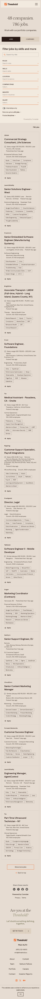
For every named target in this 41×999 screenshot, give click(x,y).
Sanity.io (7, 635)
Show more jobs (20, 867)
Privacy (17, 898)
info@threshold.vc (21, 953)
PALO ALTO (22, 945)
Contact (12, 974)
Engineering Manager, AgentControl (15, 775)
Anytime (11, 116)
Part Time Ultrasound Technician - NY (15, 819)
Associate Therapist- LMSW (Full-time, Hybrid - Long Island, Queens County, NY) (18, 293)
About (12, 959)
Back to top (22, 873)
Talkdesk (7, 545)
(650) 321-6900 (21, 950)
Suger (6, 590)
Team (12, 964)
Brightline (7, 286)
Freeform (7, 233)
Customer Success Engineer (18, 732)
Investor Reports (25, 974)
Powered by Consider (31, 119)
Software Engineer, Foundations (14, 345)
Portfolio (12, 969)
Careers (26, 969)
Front (6, 340)
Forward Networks (11, 728)
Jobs (11, 39)
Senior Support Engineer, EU (18, 639)
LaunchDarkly (9, 185)
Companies (30, 39)
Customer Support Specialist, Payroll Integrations (19, 451)
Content (25, 959)
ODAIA (6, 135)
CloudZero (8, 682)
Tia (5, 394)
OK (20, 994)
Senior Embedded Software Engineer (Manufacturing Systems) (18, 240)
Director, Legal (12, 502)
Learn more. (20, 990)
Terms (24, 898)
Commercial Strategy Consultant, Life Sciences (17, 141)
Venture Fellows (25, 964)
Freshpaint (8, 498)
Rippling (7, 446)
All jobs (17, 112)
